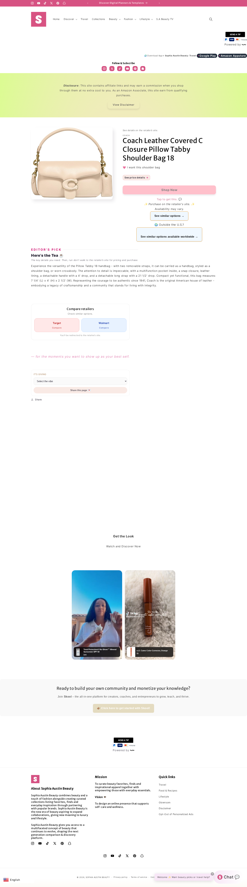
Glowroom (165, 802)
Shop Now (123, 880)
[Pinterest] (135, 68)
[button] (70, 19)
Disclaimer (165, 808)
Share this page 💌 (80, 390)
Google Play (207, 55)
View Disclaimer (123, 104)
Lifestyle (164, 796)
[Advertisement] (123, 488)
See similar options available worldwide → (169, 236)
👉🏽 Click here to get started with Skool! (123, 708)
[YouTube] (127, 68)
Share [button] (38, 399)
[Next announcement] (159, 3)
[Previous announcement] (87, 3)
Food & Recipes (168, 790)
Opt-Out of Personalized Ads (176, 814)
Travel (162, 784)
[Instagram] (104, 68)
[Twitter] (111, 68)
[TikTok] (119, 68)
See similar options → (169, 215)
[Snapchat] (142, 68)
